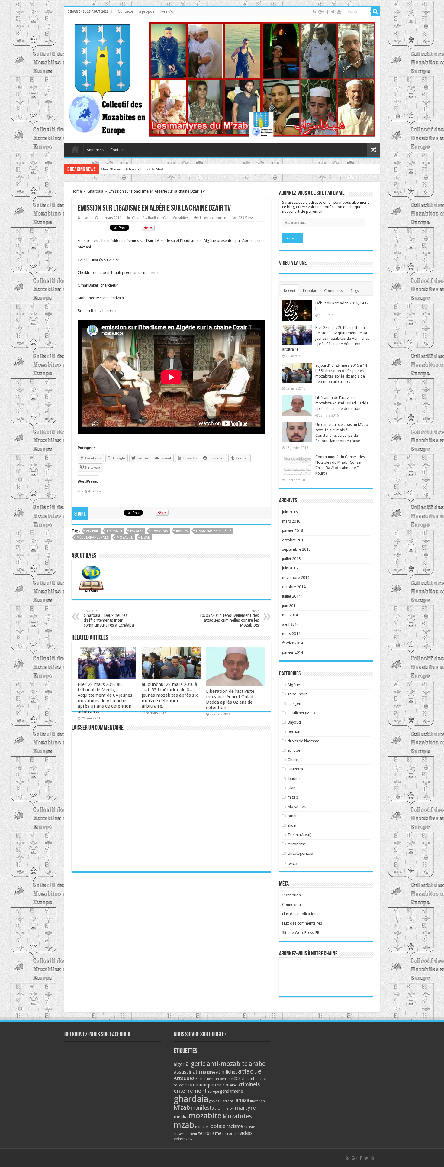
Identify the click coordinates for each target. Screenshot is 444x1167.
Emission (114, 531)
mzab (145, 538)
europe (294, 750)
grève (213, 1101)
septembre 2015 (296, 549)
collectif (179, 1085)
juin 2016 (290, 512)
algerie (92, 531)
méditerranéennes (93, 538)
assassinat (186, 1072)
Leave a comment (213, 218)
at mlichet (226, 1072)
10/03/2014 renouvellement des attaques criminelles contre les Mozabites (229, 618)
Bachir (200, 1079)
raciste (249, 1127)
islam (292, 788)
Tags (354, 290)
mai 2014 (290, 615)
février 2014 (292, 643)
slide (292, 825)
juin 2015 (290, 568)
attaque (249, 1071)
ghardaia (159, 531)
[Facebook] (327, 11)
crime (220, 1085)
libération (257, 1101)
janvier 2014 (292, 652)
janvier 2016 (292, 530)
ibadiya (182, 531)
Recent (289, 290)
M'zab (182, 1107)
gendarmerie (231, 1091)
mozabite (125, 538)
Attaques (184, 1078)
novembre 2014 (295, 577)
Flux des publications (300, 914)
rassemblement (185, 1134)
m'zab (166, 218)
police (217, 1126)
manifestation (207, 1108)
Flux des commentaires (302, 923)
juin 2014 (290, 605)
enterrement (190, 1091)
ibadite (153, 218)
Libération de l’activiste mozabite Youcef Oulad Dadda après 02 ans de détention (230, 699)
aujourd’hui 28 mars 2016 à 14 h (127, 169)
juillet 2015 (291, 558)
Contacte (125, 11)
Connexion (291, 904)
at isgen (294, 703)
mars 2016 (291, 521)
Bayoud (294, 722)
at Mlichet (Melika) (303, 713)
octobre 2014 (293, 587)
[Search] (375, 11)
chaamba (250, 1078)
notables (202, 1127)
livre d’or (167, 11)
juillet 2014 (291, 596)
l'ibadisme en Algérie (213, 531)
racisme (234, 1126)
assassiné (206, 1072)
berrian (294, 731)
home (75, 149)
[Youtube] (339, 11)
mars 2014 (291, 633)
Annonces (95, 149)
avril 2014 (290, 624)
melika (181, 1117)
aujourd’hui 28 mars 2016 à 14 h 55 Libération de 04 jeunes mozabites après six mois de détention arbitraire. (170, 695)
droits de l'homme (303, 741)
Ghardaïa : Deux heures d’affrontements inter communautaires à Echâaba (109, 618)
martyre (245, 1107)
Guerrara (295, 769)
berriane (226, 1079)
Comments (333, 290)
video (246, 1133)
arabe (257, 1064)
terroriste (230, 1133)
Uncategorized (300, 853)
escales (136, 531)
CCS (237, 1078)
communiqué (200, 1085)
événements (183, 1139)
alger (179, 1064)
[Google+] (321, 11)
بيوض (292, 863)
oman (293, 816)
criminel (232, 1085)
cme (262, 1078)
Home (77, 191)
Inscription (291, 895)
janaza (241, 1100)
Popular (310, 290)
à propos (146, 11)
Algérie (294, 684)
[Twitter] (333, 11)
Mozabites (180, 218)
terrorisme (297, 844)
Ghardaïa (95, 191)
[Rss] (314, 11)
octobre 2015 (293, 540)
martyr (229, 1108)
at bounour (297, 694)
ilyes (86, 218)
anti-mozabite (227, 1064)
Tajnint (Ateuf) (300, 834)
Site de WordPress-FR (300, 932)
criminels (249, 1084)
